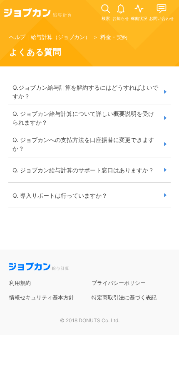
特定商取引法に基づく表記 (124, 297)
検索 (106, 18)
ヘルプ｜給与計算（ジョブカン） (49, 37)
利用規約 (20, 282)
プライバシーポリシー (119, 282)
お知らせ (120, 18)
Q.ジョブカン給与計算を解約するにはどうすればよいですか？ (85, 92)
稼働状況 (139, 18)
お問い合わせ (161, 18)
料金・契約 (113, 37)
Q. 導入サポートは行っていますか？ (59, 195)
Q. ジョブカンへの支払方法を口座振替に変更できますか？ (83, 144)
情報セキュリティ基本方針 (41, 297)
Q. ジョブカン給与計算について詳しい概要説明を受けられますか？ (83, 118)
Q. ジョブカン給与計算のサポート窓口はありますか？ (83, 170)
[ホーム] (38, 14)
